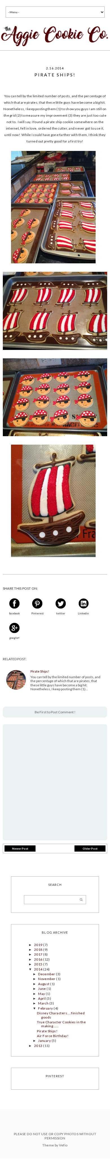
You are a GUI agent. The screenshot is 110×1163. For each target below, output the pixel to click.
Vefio (63, 1145)
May (42, 994)
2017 (38, 954)
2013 (38, 1046)
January (45, 1040)
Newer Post (20, 848)
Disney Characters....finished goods (61, 1015)
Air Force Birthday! (53, 1036)
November (47, 979)
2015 (38, 964)
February (46, 1008)
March (43, 1003)
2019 (38, 945)
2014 (38, 969)
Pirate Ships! (39, 671)
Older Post (90, 848)
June (42, 988)
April (42, 998)
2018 (38, 949)
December (47, 974)
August (44, 984)
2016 (38, 959)
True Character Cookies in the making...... (61, 1024)
